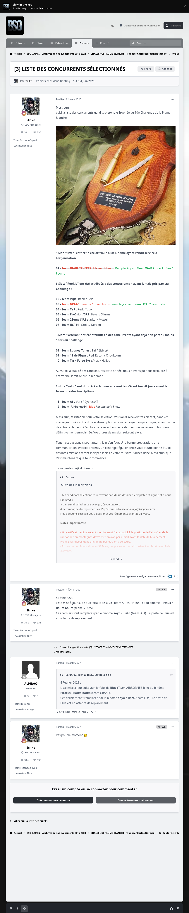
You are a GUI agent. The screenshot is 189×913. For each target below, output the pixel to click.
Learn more (7, 6)
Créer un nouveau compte (53, 800)
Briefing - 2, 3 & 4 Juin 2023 (77, 81)
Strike (28, 81)
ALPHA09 (30, 684)
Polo (122, 576)
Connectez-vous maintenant (136, 800)
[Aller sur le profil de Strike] (16, 81)
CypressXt (131, 576)
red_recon (144, 576)
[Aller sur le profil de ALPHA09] (30, 669)
